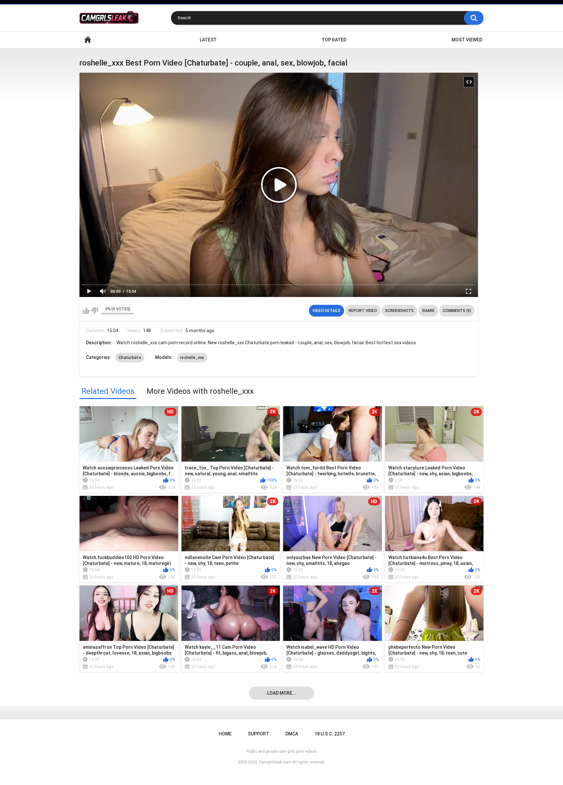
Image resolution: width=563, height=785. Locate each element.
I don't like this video (94, 310)
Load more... (281, 693)
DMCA (291, 733)
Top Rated (334, 39)
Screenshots (399, 310)
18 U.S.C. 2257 (329, 733)
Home (87, 40)
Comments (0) (457, 310)
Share (428, 310)
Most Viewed (467, 39)
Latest (208, 39)
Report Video (363, 310)
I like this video (86, 310)
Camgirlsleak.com (275, 762)
